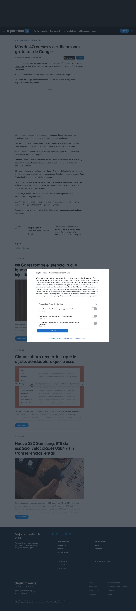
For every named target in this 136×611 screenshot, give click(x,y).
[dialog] (68, 305)
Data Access (68, 338)
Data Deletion (56, 338)
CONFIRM (53, 330)
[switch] (94, 308)
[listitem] (68, 304)
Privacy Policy (80, 338)
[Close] (105, 273)
